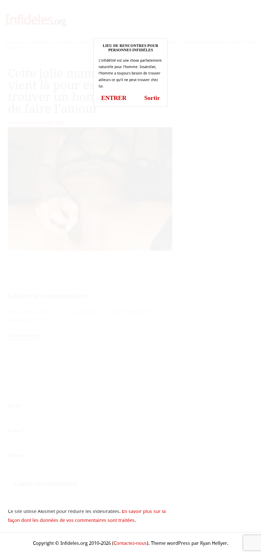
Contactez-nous (130, 543)
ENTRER (113, 98)
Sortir (152, 98)
